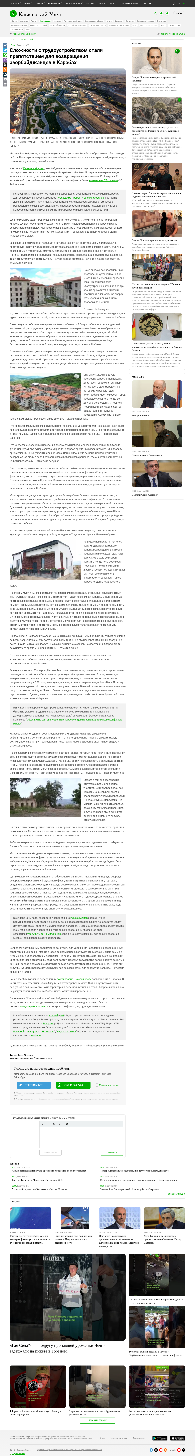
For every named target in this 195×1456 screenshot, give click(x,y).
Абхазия (14, 21)
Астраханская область (73, 21)
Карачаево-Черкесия (19, 25)
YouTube (36, 1035)
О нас (102, 1438)
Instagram (32, 1031)
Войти (179, 13)
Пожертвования (139, 1438)
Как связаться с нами (118, 1438)
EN (184, 3)
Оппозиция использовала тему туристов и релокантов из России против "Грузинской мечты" (155, 131)
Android (53, 1015)
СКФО (134, 25)
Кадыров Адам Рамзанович (147, 455)
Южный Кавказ (17, 30)
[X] (5, 64)
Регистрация (50, 1152)
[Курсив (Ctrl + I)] (48, 1123)
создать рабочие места (34, 1006)
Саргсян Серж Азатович (145, 494)
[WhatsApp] (5, 55)
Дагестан (118, 21)
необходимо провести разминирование (80, 197)
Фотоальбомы (130, 3)
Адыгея (34, 21)
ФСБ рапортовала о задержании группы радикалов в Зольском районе (138, 1180)
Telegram (48, 1023)
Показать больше (98, 1420)
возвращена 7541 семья (103, 180)
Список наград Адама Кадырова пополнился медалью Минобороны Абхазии (156, 194)
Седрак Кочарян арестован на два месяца (154, 240)
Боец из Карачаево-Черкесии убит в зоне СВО (37, 1180)
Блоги (102, 3)
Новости (14, 3)
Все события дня (176, 1194)
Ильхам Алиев (79, 917)
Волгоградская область (94, 21)
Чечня (163, 25)
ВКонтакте (48, 1031)
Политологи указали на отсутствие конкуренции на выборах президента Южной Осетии (157, 347)
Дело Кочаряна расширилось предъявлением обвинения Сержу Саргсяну (162, 1239)
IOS (62, 1015)
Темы (27, 3)
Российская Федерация (77, 25)
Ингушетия (129, 21)
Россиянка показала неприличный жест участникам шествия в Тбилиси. (151, 1412)
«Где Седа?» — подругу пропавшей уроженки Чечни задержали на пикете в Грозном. (58, 1348)
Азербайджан (45, 21)
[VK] (5, 45)
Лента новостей (26, 39)
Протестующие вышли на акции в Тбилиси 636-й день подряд (156, 285)
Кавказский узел (33, 168)
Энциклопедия (73, 3)
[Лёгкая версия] (173, 3)
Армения (57, 21)
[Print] (5, 84)
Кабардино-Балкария (145, 21)
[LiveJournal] (5, 74)
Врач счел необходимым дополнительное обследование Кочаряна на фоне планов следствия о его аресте (119, 1241)
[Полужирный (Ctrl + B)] (42, 1123)
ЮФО (28, 30)
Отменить (112, 1153)
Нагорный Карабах (57, 25)
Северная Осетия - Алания (119, 25)
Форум (90, 3)
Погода (147, 3)
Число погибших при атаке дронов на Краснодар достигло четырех (49, 1170)
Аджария (24, 21)
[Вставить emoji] (67, 1123)
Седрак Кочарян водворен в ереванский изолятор (154, 78)
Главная (13, 39)
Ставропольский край (148, 25)
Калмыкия (161, 21)
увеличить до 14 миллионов (44, 933)
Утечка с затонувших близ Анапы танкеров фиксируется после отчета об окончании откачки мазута (30, 1239)
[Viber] (5, 60)
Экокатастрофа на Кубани (172, 34)
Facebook (18, 1031)
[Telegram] (5, 50)
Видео (113, 3)
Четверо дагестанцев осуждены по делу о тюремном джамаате (134, 1170)
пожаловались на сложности (74, 979)
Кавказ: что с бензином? (24, 34)
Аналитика (54, 3)
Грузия (109, 21)
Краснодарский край (38, 25)
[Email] (5, 79)
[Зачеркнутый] (59, 1123)
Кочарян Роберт (140, 415)
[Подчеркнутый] (54, 1123)
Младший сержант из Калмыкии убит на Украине (39, 1189)
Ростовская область (98, 25)
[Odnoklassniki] (5, 69)
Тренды (39, 3)
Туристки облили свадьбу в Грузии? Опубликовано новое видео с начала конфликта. (155, 1353)
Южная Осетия (174, 25)
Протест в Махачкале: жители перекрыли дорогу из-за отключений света (156, 1301)
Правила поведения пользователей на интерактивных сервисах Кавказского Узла (69, 1450)
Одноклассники (66, 1031)
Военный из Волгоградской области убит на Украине (129, 1189)
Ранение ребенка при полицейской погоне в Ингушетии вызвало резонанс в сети (74, 1239)
